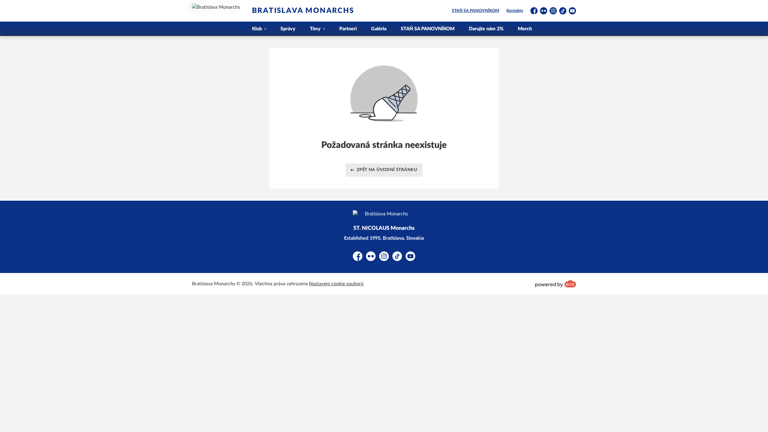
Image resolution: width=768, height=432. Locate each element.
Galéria (378, 28)
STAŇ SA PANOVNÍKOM (475, 11)
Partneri (348, 28)
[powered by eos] (555, 283)
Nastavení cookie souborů (336, 283)
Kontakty (514, 11)
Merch (525, 28)
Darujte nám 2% (486, 28)
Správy (288, 28)
